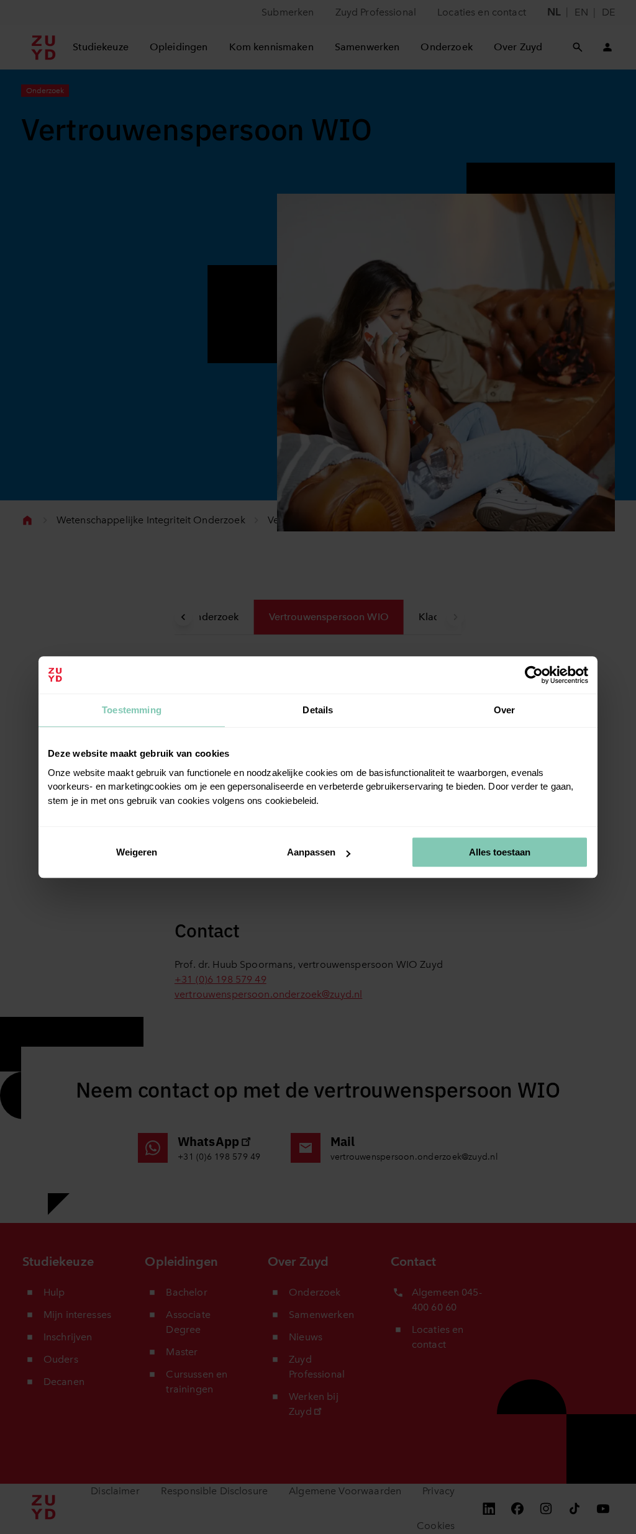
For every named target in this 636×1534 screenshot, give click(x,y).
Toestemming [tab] (131, 710)
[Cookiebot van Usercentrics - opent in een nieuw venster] (533, 674)
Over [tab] (505, 710)
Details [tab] (317, 710)
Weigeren (136, 852)
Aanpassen (311, 852)
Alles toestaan (499, 852)
